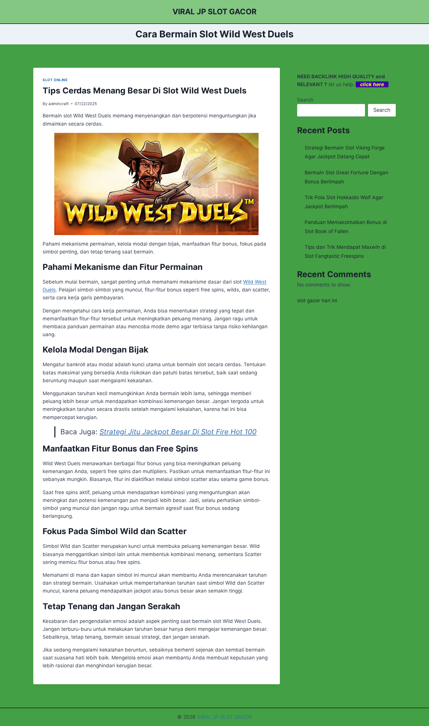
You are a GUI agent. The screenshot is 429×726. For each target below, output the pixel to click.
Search (305, 100)
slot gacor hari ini (317, 300)
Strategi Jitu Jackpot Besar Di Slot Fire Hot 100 (178, 432)
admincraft (58, 103)
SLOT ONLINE (55, 80)
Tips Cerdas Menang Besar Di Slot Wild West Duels (145, 90)
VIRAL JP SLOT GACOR (224, 717)
